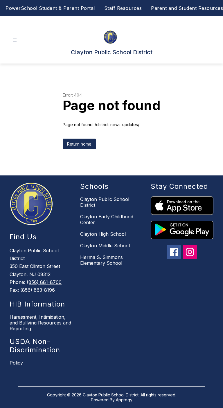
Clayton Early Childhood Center (106, 219)
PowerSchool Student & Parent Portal (50, 8)
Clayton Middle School (105, 246)
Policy (16, 363)
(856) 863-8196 (37, 290)
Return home (79, 144)
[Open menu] (15, 40)
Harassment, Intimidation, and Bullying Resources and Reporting (40, 322)
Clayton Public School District (104, 202)
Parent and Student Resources (187, 8)
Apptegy (124, 399)
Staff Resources (123, 8)
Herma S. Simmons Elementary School (101, 260)
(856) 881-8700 (44, 282)
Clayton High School (103, 234)
